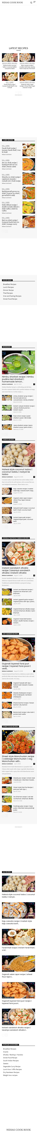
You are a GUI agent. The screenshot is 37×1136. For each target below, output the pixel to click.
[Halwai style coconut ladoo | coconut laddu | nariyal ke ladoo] (10, 57)
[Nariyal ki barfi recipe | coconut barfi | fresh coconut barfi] (7, 510)
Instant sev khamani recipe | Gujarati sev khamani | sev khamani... (23, 591)
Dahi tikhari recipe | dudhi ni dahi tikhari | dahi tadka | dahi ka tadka (10, 208)
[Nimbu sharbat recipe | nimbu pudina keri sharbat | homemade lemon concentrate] (18, 362)
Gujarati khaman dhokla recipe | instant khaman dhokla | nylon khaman (24, 611)
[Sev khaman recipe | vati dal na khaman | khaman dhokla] (7, 799)
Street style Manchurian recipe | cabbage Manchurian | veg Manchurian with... (18, 759)
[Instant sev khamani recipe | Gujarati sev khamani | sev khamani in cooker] (7, 592)
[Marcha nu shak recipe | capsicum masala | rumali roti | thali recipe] (28, 178)
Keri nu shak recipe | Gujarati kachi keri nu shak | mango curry (10, 222)
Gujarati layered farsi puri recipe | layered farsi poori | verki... (16, 666)
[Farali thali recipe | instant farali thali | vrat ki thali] (10, 76)
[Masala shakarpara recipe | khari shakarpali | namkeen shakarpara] (7, 695)
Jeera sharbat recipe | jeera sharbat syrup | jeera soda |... (23, 426)
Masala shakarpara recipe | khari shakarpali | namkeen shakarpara (22, 695)
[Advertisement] (18, 26)
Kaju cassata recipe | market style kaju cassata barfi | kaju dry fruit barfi (27, 66)
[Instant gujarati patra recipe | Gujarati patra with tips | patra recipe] (7, 602)
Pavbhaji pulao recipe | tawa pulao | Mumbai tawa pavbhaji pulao (23, 808)
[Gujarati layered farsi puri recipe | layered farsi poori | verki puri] (18, 649)
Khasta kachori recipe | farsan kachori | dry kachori (23, 704)
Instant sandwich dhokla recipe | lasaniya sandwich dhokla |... (16, 1028)
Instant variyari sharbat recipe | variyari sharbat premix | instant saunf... (24, 408)
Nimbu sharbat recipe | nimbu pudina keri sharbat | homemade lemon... (18, 379)
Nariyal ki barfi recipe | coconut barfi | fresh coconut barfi (24, 509)
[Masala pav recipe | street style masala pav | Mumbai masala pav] (7, 780)
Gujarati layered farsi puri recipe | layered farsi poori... (16, 1002)
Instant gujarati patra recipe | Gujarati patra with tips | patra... (24, 600)
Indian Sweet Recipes (9, 63)
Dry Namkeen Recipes (8, 997)
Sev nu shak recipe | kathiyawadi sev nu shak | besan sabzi (9, 164)
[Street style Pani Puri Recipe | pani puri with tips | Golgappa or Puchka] (7, 789)
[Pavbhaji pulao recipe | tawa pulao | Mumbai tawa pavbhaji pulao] (7, 808)
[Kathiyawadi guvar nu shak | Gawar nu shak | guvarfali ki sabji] (28, 193)
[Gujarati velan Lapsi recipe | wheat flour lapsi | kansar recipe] (27, 76)
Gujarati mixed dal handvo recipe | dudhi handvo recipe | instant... (23, 621)
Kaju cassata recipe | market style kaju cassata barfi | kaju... (23, 490)
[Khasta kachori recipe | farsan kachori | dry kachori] (7, 705)
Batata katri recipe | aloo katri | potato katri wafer (23, 713)
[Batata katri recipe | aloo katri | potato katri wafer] (7, 714)
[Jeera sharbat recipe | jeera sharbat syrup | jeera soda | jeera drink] (7, 427)
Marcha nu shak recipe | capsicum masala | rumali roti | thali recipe (11, 179)
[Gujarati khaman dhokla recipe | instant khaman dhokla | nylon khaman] (7, 611)
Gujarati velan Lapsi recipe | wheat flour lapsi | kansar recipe (27, 86)
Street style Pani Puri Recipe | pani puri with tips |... (23, 788)
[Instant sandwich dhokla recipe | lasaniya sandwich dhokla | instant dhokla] (18, 553)
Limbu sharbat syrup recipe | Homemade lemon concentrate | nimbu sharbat (23, 398)
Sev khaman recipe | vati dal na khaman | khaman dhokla (23, 798)
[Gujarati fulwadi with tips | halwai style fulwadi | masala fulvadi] (7, 685)
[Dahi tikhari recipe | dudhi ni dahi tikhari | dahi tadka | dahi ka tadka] (28, 207)
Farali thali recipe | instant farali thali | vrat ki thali (9, 86)
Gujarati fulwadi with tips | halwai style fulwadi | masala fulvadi (23, 685)
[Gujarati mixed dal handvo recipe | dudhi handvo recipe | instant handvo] (7, 621)
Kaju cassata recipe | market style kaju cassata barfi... (17, 922)
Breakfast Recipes (7, 1024)
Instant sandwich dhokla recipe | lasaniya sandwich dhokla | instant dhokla (16, 570)
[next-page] (20, 92)
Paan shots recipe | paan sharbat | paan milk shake (22, 417)
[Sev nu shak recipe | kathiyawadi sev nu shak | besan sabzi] (28, 164)
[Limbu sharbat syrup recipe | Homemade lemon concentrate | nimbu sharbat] (7, 398)
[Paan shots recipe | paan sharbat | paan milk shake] (7, 417)
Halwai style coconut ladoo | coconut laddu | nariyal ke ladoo (10, 66)
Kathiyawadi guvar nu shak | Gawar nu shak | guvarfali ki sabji (11, 193)
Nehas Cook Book (6, 154)
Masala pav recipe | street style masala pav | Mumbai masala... (24, 779)
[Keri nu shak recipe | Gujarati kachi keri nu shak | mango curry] (28, 222)
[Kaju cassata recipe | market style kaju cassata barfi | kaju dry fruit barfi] (27, 57)
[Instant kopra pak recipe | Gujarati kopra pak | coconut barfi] (7, 519)
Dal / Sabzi (10, 82)
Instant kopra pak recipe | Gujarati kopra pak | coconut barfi (23, 519)
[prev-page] (16, 92)
